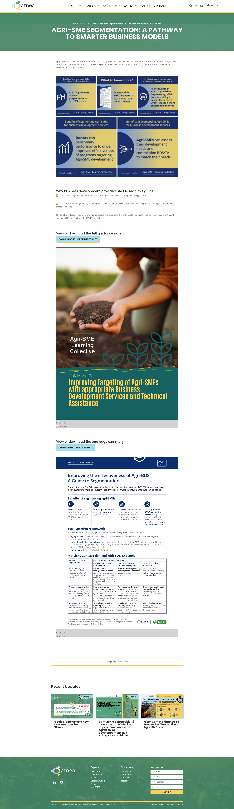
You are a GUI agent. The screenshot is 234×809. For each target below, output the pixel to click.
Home (75, 23)
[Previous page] (57, 421)
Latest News (92, 23)
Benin (133, 696)
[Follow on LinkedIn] (196, 6)
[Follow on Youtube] (202, 6)
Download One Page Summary (75, 447)
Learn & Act (96, 771)
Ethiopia (87, 696)
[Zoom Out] (57, 425)
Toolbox (124, 780)
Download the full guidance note (78, 239)
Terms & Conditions (175, 804)
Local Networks (98, 780)
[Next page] (59, 421)
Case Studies (97, 774)
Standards (125, 777)
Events (94, 777)
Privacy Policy (157, 804)
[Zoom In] (59, 425)
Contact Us (126, 771)
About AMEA (126, 774)
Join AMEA (95, 787)
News (82, 23)
